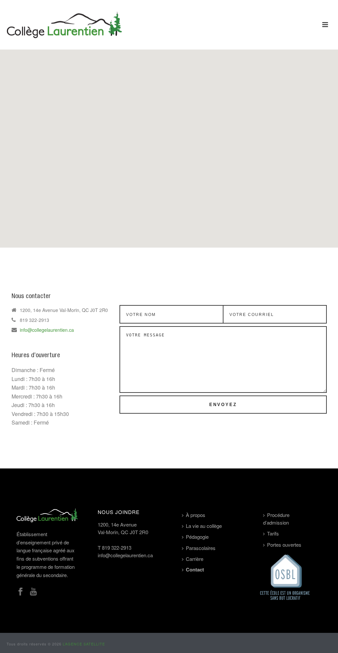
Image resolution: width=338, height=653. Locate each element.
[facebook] (20, 592)
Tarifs (273, 533)
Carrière (194, 558)
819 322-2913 (116, 547)
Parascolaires (201, 547)
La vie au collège (204, 525)
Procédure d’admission (276, 518)
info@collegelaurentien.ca (47, 330)
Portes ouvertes (284, 544)
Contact (195, 569)
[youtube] (33, 592)
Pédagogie (197, 536)
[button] (169, 144)
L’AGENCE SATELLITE (84, 643)
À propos (195, 514)
